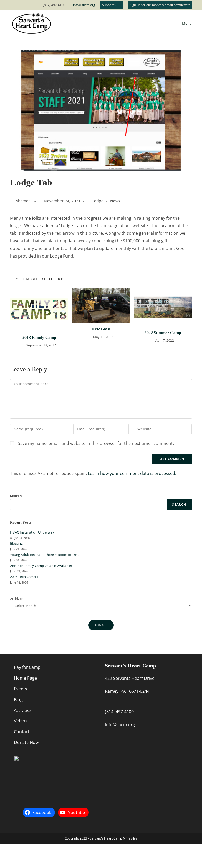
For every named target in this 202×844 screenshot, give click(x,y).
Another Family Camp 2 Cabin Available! (41, 565)
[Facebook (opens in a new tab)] (13, 5)
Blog (18, 699)
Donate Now (26, 742)
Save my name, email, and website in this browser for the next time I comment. (96, 443)
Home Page (25, 678)
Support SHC (111, 5)
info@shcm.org (84, 5)
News (115, 200)
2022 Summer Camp (162, 332)
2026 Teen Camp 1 (24, 576)
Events (20, 689)
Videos (20, 721)
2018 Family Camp (39, 337)
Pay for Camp (27, 667)
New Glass (101, 329)
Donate (101, 625)
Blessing (16, 543)
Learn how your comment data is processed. (132, 473)
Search (16, 495)
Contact (21, 732)
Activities (23, 710)
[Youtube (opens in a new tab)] (19, 5)
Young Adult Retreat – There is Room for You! (45, 554)
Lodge (98, 200)
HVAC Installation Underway (32, 532)
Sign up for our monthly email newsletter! (160, 5)
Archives (16, 598)
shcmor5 (24, 200)
